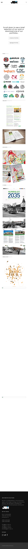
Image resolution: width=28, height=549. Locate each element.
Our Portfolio (14, 13)
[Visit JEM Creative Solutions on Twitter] (5, 535)
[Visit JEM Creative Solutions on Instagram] (3, 535)
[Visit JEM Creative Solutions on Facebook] (7, 535)
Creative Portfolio (14, 38)
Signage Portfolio (14, 42)
